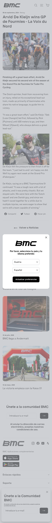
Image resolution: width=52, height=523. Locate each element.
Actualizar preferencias (26, 279)
